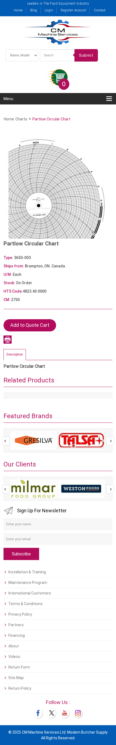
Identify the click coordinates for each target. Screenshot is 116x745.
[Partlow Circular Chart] (58, 183)
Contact (100, 10)
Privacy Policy (20, 614)
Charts (21, 119)
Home (18, 10)
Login (49, 10)
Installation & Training (27, 572)
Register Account (73, 10)
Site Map (16, 678)
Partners (16, 625)
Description (14, 354)
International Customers (29, 593)
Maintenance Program (27, 582)
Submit (86, 55)
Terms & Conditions (25, 604)
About (13, 646)
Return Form (19, 667)
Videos (14, 656)
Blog (33, 10)
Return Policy (19, 688)
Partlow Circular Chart (51, 119)
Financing (16, 635)
